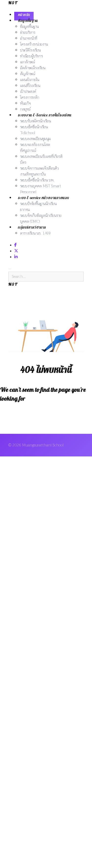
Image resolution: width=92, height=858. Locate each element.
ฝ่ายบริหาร (27, 32)
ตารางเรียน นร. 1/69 (35, 233)
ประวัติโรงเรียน (30, 50)
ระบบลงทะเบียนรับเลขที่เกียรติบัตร (41, 159)
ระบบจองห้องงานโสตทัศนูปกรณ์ (35, 147)
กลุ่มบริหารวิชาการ (32, 227)
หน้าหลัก (24, 14)
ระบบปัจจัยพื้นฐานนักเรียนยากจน (38, 206)
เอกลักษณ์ (27, 62)
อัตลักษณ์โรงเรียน (32, 67)
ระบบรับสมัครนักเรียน (35, 121)
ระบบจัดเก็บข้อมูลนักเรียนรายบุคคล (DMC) (41, 218)
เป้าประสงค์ (28, 91)
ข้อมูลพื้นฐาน (28, 20)
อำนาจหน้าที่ (28, 38)
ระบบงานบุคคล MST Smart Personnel (40, 189)
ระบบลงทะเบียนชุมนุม (35, 138)
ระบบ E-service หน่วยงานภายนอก (43, 198)
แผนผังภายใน (29, 79)
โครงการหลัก (29, 97)
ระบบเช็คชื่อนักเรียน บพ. (37, 180)
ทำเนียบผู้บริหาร (31, 56)
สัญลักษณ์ (27, 73)
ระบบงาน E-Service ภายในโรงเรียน (44, 115)
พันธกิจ (25, 103)
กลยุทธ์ (25, 109)
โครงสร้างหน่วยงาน (34, 44)
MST (12, 3)
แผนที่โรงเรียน (30, 85)
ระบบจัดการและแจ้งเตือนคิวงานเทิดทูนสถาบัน (39, 171)
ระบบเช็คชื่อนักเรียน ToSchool (34, 130)
